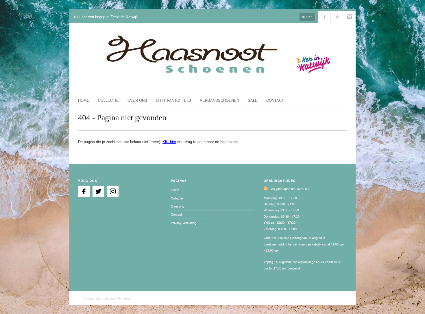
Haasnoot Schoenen (118, 298)
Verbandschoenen (219, 100)
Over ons (137, 100)
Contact (275, 100)
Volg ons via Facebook (324, 17)
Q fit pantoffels (173, 100)
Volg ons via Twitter (337, 17)
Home (83, 100)
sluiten (307, 16)
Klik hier (169, 141)
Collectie (108, 100)
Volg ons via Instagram (349, 17)
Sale (253, 100)
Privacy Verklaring (183, 222)
